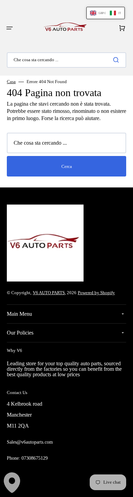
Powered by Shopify (96, 292)
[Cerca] (117, 59)
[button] (9, 28)
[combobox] (66, 60)
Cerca (66, 166)
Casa (11, 81)
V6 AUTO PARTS (49, 292)
